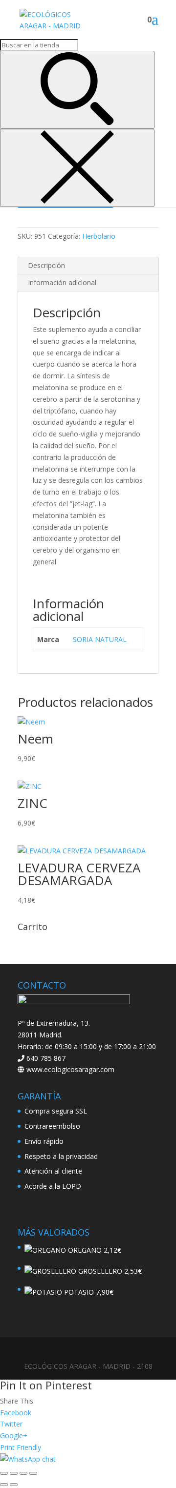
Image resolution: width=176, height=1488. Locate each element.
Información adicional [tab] (62, 282)
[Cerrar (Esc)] (33, 1473)
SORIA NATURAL (100, 639)
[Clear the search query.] (77, 168)
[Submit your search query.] (77, 90)
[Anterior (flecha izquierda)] (4, 1484)
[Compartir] (23, 1473)
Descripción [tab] (46, 265)
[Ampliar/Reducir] (4, 1473)
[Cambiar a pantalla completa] (14, 1473)
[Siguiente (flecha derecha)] (14, 1484)
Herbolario (98, 236)
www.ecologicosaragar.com (69, 1069)
